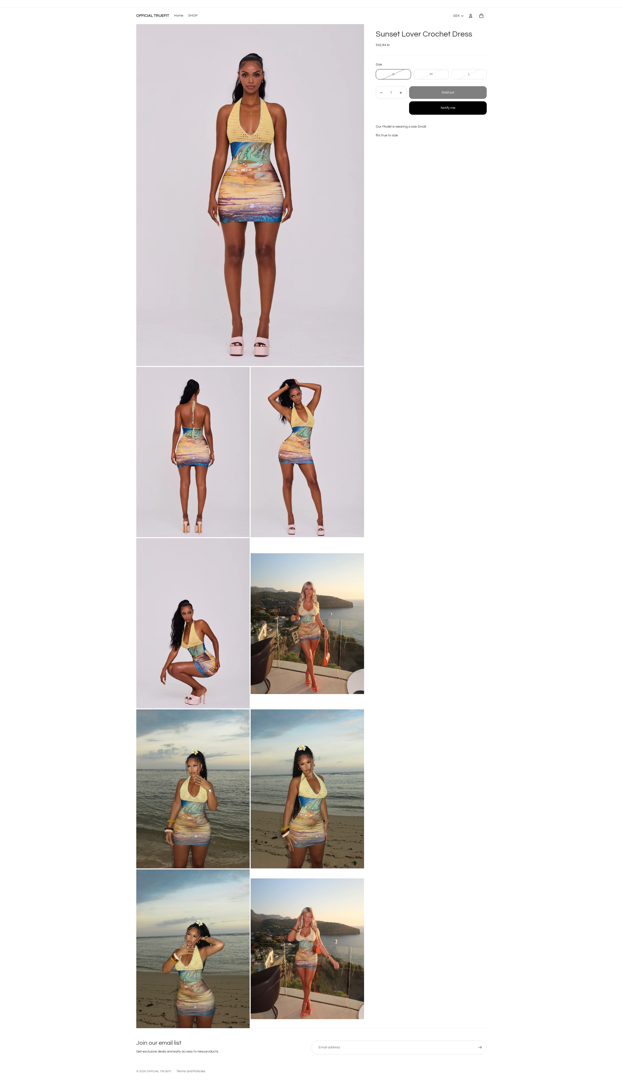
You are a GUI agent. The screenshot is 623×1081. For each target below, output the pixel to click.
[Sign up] (480, 1047)
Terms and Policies (190, 1071)
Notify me (448, 108)
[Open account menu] (470, 15)
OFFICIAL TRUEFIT (159, 1071)
